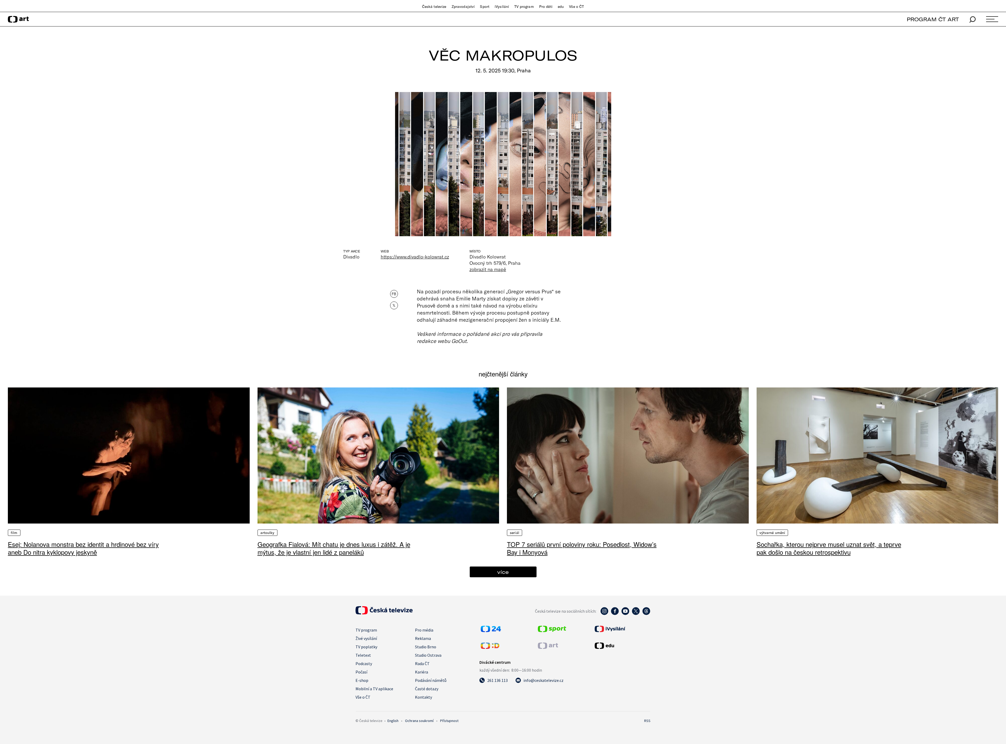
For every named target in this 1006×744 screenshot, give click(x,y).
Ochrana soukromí (419, 720)
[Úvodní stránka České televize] (384, 613)
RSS (647, 720)
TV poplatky (366, 646)
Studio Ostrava (428, 655)
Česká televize (434, 6)
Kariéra (421, 672)
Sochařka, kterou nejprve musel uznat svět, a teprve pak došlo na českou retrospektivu (829, 548)
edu (561, 6)
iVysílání (502, 6)
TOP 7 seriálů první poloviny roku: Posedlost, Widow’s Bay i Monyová (582, 548)
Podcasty (364, 663)
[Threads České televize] (646, 613)
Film (14, 532)
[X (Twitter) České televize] (636, 613)
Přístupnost (449, 720)
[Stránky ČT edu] (622, 646)
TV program (524, 6)
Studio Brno (425, 646)
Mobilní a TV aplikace (374, 688)
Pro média (424, 630)
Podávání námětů (430, 680)
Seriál (514, 532)
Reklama (423, 638)
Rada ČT (422, 663)
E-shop (362, 680)
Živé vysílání (366, 638)
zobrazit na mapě (487, 269)
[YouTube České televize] (625, 613)
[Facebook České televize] (615, 613)
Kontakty (423, 697)
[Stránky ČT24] (491, 630)
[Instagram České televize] (604, 613)
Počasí (361, 672)
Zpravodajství (463, 6)
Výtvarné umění (772, 532)
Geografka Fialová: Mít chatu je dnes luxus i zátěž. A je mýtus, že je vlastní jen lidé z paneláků (334, 548)
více (503, 572)
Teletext (363, 655)
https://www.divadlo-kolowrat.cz (415, 257)
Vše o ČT (576, 6)
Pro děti (546, 6)
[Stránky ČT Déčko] (490, 647)
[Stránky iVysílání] (622, 629)
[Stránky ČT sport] (552, 630)
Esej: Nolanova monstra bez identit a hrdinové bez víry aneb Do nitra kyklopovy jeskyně (83, 548)
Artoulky (267, 532)
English (392, 720)
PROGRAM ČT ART (933, 19)
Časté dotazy (426, 688)
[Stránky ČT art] (548, 647)
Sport (484, 6)
